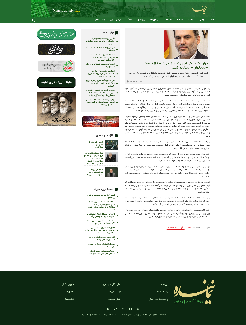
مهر (204, 227)
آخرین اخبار (68, 285)
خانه (213, 19)
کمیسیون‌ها (115, 292)
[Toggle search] (33, 20)
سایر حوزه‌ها (155, 19)
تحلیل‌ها (70, 292)
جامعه (169, 19)
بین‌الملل (141, 19)
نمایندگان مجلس (112, 285)
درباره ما (164, 285)
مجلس (202, 19)
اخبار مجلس (114, 299)
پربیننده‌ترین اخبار (158, 299)
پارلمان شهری (115, 19)
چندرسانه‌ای (100, 19)
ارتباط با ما (162, 292)
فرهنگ (129, 19)
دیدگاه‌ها (69, 299)
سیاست (191, 19)
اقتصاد (180, 19)
